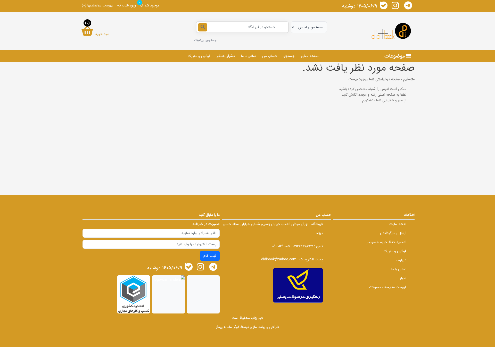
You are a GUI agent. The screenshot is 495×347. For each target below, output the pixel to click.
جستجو (289, 56)
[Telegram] (408, 5)
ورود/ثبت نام (126, 5)
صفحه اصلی (310, 56)
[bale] (383, 5)
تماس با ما (248, 56)
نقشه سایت (397, 224)
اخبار (403, 278)
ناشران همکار (226, 56)
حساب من (269, 56)
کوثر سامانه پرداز (227, 327)
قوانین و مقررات (198, 56)
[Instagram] (395, 5)
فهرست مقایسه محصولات (387, 287)
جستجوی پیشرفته (205, 40)
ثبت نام (209, 255)
